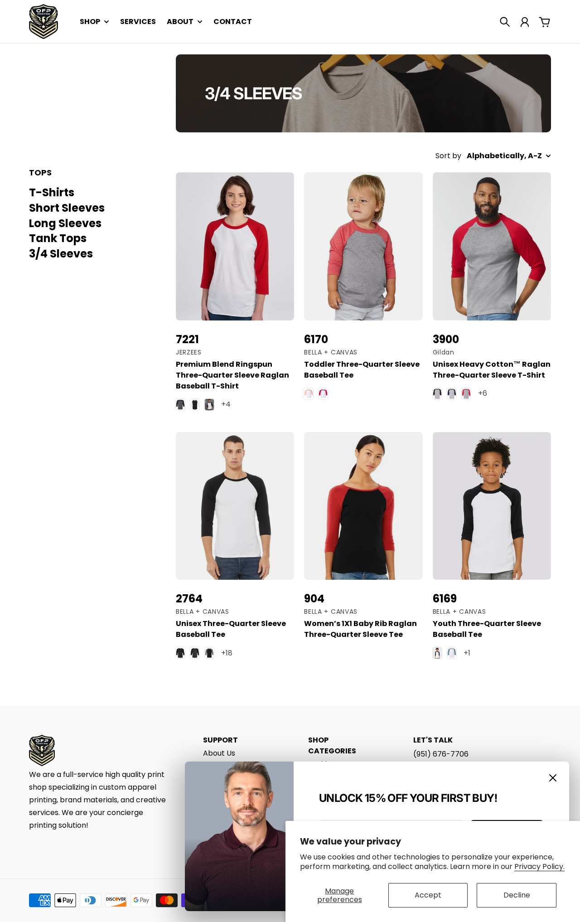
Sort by (448, 155)
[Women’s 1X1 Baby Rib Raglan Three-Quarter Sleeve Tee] (363, 506)
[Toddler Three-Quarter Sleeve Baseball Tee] (363, 246)
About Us (219, 753)
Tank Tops (58, 238)
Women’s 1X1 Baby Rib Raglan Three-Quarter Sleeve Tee (360, 629)
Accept (428, 895)
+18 (226, 653)
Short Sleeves (67, 207)
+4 (226, 404)
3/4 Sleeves (61, 253)
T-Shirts (51, 192)
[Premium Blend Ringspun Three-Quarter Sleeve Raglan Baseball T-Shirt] (235, 246)
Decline (516, 895)
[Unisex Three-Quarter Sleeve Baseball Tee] (235, 506)
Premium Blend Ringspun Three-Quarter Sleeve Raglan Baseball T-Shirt (232, 375)
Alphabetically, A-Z (504, 155)
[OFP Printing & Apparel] (43, 21)
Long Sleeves (65, 222)
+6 (482, 393)
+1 (467, 653)
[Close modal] (553, 778)
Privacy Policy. (539, 866)
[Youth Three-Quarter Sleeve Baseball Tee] (492, 506)
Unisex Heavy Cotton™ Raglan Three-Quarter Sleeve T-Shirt (492, 369)
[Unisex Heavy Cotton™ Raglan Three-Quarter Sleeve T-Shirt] (492, 246)
